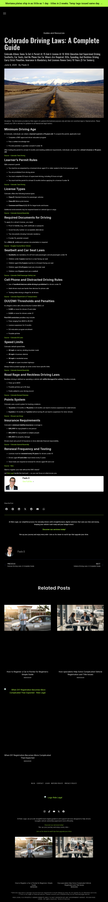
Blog (33, 783)
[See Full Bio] (33, 481)
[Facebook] (63, 811)
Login (47, 783)
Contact (40, 783)
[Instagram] (44, 811)
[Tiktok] (49, 811)
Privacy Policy (71, 783)
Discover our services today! (54, 529)
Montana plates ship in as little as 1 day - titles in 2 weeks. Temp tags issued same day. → (54, 3)
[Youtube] (54, 811)
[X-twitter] (59, 811)
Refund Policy (57, 783)
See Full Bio (27, 481)
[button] (4, 13)
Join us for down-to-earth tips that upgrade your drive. (54, 831)
